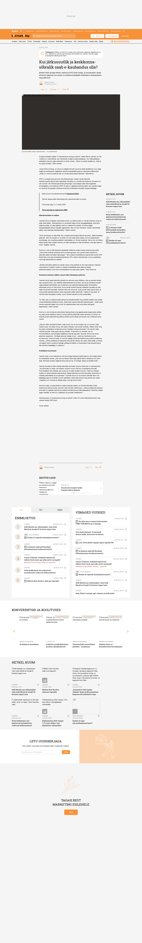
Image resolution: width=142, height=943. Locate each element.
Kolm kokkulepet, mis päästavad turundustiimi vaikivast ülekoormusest (116, 217)
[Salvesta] (65, 524)
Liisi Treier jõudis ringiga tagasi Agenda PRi (96, 543)
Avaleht (14, 41)
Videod (44, 41)
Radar (101, 41)
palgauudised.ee (54, 31)
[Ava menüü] (21, 31)
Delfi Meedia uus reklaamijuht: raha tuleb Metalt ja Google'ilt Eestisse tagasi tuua (118, 204)
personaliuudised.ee (42, 31)
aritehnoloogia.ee (78, 31)
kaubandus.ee (30, 31)
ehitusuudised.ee (116, 31)
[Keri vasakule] (58, 488)
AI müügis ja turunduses (29, 644)
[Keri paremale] (101, 488)
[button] (41, 752)
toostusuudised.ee (90, 31)
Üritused (51, 41)
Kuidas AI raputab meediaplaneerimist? (43, 538)
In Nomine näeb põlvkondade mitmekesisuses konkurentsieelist (116, 229)
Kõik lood (22, 41)
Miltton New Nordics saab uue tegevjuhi (43, 581)
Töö (74, 41)
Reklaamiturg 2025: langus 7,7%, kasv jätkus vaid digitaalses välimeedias (52, 723)
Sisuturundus (83, 41)
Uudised (27, 524)
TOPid (29, 41)
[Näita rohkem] (123, 31)
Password (68, 41)
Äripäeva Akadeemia (27, 641)
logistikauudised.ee (103, 31)
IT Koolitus (50, 641)
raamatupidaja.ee (66, 31)
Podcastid (36, 41)
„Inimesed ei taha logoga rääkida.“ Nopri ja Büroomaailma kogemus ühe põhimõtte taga (85, 692)
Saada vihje (93, 41)
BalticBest (59, 41)
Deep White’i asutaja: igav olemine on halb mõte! (95, 593)
